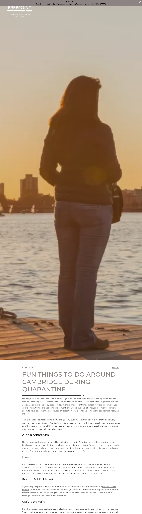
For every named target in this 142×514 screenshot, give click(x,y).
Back (115, 367)
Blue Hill (53, 467)
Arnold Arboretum (100, 442)
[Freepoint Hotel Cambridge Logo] (19, 11)
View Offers (100, 4)
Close (140, 2)
